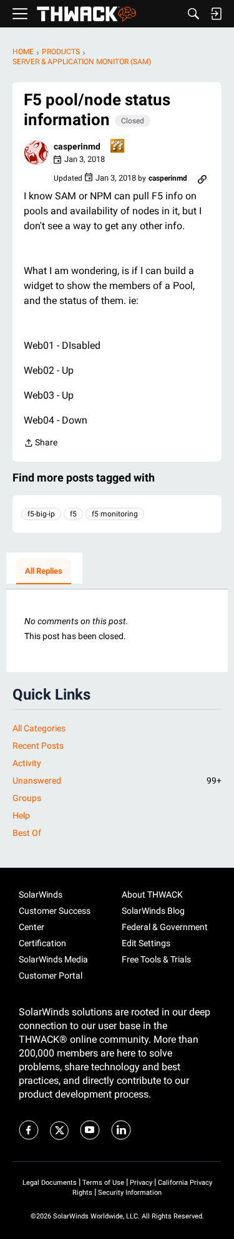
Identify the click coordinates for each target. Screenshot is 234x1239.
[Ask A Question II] (117, 147)
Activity (26, 763)
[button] (36, 152)
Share (40, 443)
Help (21, 815)
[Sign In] (216, 13)
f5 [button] (73, 514)
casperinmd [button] (77, 146)
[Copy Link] (202, 178)
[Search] (193, 13)
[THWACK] (86, 14)
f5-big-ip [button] (41, 514)
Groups (26, 798)
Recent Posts (38, 746)
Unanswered (117, 781)
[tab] (43, 572)
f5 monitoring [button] (115, 514)
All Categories (39, 728)
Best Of (26, 833)
